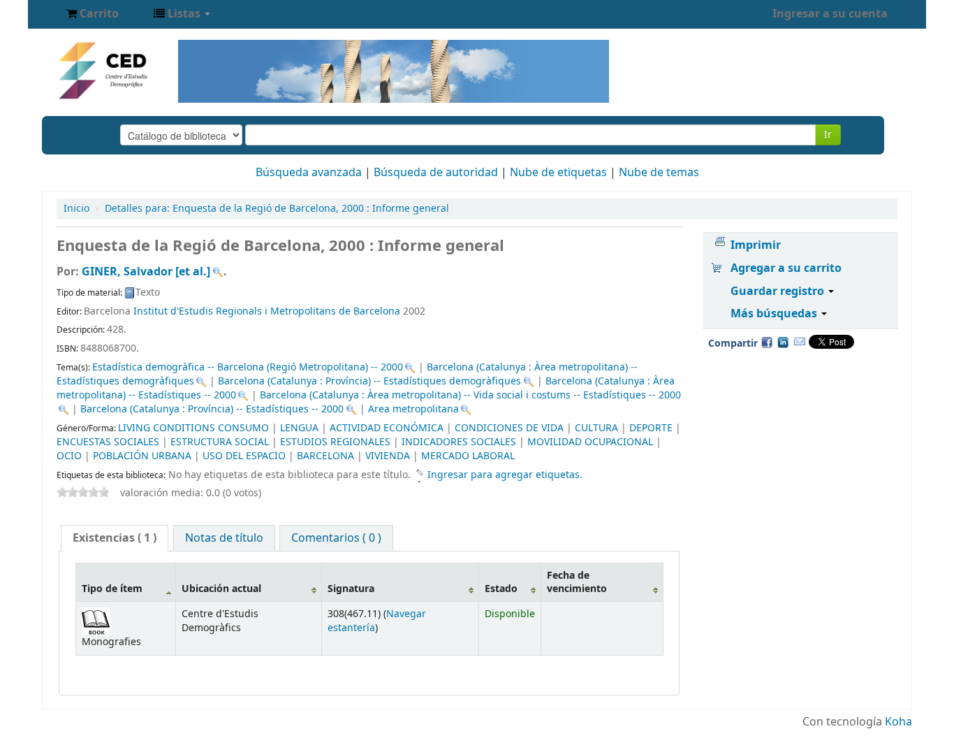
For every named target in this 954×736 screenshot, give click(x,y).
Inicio (76, 208)
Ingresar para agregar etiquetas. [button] (504, 475)
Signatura (351, 589)
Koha (898, 722)
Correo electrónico (800, 342)
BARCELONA (325, 456)
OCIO (69, 456)
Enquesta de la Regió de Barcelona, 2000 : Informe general (277, 208)
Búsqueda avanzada (309, 172)
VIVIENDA (387, 456)
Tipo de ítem (112, 589)
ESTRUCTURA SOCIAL (219, 442)
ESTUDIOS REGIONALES (335, 442)
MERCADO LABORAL (468, 456)
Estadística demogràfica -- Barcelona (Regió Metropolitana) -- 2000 (247, 367)
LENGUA (299, 428)
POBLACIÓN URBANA (142, 456)
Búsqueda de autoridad (436, 172)
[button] (92, 14)
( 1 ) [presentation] (114, 538)
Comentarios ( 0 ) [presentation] (336, 538)
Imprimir (756, 245)
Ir (828, 134)
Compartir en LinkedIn (783, 342)
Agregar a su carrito (786, 268)
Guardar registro (779, 291)
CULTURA (596, 428)
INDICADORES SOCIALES (459, 442)
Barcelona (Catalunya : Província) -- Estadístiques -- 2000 (212, 409)
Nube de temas (659, 172)
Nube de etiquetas (558, 172)
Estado (501, 589)
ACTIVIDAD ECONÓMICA (386, 428)
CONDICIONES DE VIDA (509, 428)
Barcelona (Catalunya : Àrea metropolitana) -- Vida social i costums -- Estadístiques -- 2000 (470, 395)
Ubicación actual (221, 589)
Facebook (767, 342)
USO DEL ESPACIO (244, 456)
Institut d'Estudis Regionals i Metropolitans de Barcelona (266, 311)
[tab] (114, 538)
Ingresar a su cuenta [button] (830, 14)
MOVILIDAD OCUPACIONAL (590, 442)
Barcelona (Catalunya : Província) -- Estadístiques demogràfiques (369, 381)
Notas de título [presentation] (224, 538)
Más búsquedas (775, 313)
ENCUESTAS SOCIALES (108, 442)
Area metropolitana (413, 409)
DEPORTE (651, 428)
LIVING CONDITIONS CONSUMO (193, 428)
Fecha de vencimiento (577, 582)
